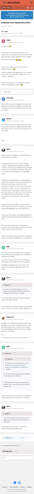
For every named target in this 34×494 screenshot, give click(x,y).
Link (3, 334)
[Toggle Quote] (4, 285)
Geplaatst (14, 42)
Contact (22, 487)
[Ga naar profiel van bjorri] (3, 150)
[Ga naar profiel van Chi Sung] (3, 99)
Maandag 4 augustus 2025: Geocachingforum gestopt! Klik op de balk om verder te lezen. (17, 15)
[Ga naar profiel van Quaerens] (3, 318)
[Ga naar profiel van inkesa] (3, 120)
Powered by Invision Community (17, 491)
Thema (4, 487)
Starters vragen (18, 33)
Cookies (29, 487)
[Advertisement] (17, 471)
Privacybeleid (14, 487)
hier (10, 262)
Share (9, 438)
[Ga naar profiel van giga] (3, 248)
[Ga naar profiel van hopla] (3, 41)
